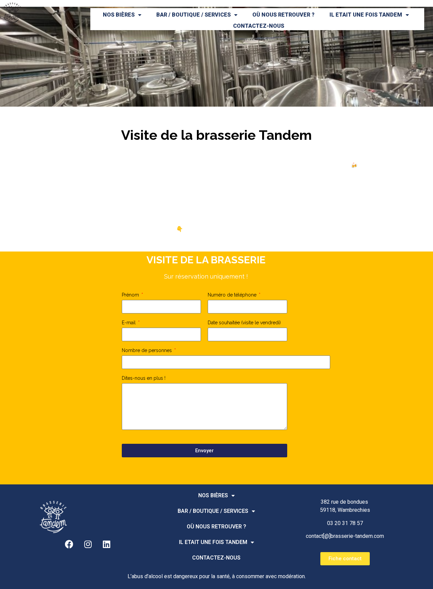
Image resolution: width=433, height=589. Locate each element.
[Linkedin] (106, 544)
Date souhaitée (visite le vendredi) (244, 322)
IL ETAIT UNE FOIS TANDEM (365, 15)
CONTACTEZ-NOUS (258, 26)
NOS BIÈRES (119, 15)
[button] (345, 558)
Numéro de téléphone (233, 295)
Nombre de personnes (147, 350)
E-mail (129, 322)
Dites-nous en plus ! (143, 378)
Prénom (131, 295)
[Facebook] (69, 544)
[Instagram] (87, 544)
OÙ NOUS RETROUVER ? (283, 15)
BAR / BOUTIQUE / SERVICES (193, 15)
